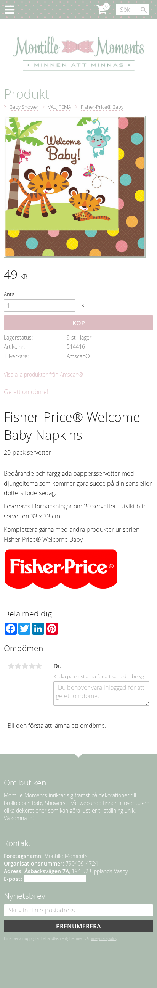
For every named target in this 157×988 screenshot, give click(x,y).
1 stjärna (11, 666)
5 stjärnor (38, 666)
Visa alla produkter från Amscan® (43, 374)
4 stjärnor (31, 666)
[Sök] (143, 10)
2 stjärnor (17, 666)
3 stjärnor (24, 666)
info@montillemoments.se (55, 878)
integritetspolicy (104, 938)
